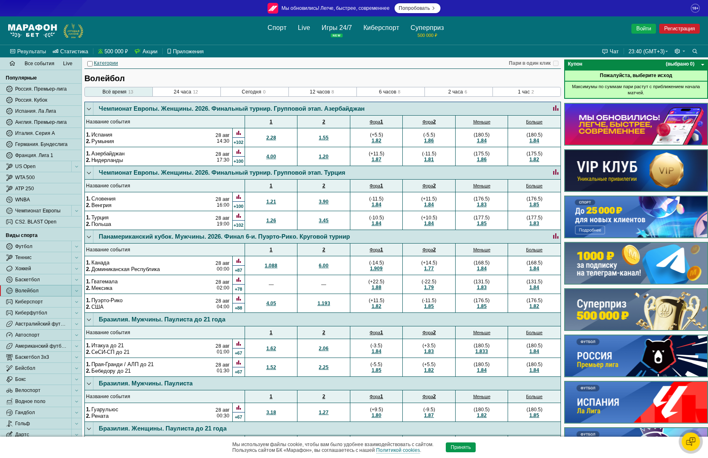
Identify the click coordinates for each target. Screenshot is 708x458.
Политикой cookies (398, 450)
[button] (679, 51)
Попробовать (414, 8)
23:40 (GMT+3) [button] (647, 51)
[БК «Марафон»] (32, 30)
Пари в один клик (530, 63)
